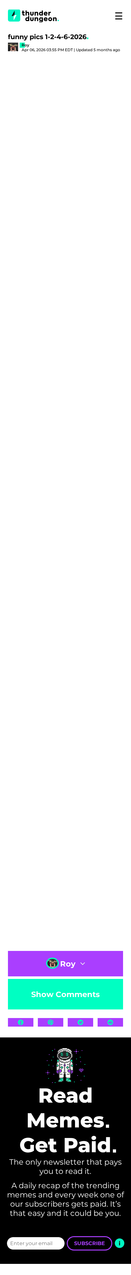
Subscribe (89, 1243)
